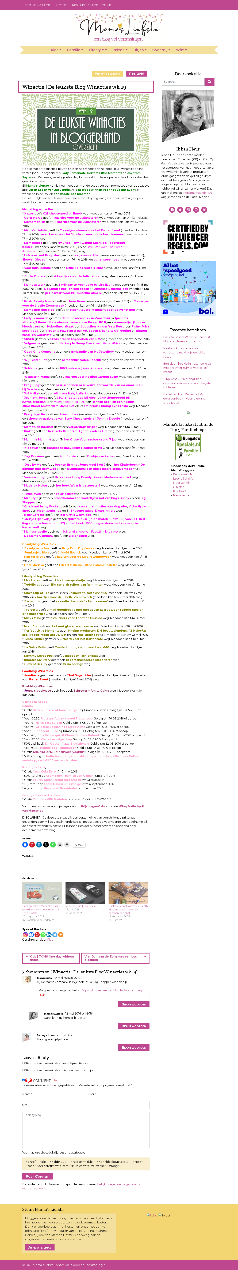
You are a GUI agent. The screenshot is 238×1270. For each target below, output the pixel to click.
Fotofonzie (68, 456)
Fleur (51, 939)
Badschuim (32, 601)
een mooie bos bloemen (72, 194)
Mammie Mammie (37, 439)
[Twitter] (54, 934)
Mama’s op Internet (38, 427)
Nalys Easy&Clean (49, 722)
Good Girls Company (39, 351)
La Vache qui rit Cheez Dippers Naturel (70, 735)
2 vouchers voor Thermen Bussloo (76, 618)
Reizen (119, 50)
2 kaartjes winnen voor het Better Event (105, 189)
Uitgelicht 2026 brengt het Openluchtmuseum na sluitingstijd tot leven (187, 383)
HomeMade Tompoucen (58, 747)
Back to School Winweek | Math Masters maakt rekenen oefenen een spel (128, 910)
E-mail (91, 1094)
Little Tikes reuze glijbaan (85, 268)
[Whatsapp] (43, 934)
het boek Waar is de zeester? (78, 485)
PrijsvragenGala (93, 806)
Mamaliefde (33, 242)
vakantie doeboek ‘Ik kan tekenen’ (82, 601)
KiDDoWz (179, 491)
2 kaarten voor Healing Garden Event (90, 376)
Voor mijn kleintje (37, 268)
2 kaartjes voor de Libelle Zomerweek (63, 597)
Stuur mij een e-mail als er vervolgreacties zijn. (57, 1063)
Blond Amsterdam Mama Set (52, 406)
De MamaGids (182, 474)
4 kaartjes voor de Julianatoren (75, 217)
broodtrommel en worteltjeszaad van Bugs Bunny (91, 498)
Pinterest (199, 4)
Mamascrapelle (35, 531)
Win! (180, 50)
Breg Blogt (32, 385)
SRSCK (29, 339)
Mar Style (31, 498)
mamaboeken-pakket (69, 402)
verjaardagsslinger (82, 427)
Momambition (34, 222)
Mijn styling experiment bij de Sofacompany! (112, 990)
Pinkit (29, 431)
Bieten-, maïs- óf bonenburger (56, 710)
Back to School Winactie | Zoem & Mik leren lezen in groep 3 (186, 339)
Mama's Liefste (53, 1013)
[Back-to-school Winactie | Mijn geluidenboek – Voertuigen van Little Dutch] (42, 893)
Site (25, 1105)
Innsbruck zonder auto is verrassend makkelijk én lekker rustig (185, 352)
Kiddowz (31, 448)
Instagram (205, 4)
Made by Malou (35, 485)
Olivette (178, 487)
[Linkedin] (49, 934)
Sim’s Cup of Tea (36, 593)
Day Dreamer (34, 456)
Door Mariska (34, 565)
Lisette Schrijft (183, 478)
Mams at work (34, 284)
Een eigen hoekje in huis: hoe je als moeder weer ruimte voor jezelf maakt (187, 368)
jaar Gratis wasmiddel (76, 515)
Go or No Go (33, 217)
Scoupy (27, 706)
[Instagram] (25, 934)
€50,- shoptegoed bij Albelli (77, 397)
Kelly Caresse (34, 515)
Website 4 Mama (37, 376)
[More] (60, 934)
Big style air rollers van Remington (77, 584)
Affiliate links (39, 1247)
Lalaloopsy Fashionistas (80, 655)
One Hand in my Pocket (42, 506)
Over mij (159, 50)
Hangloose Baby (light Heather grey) (74, 448)
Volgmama (32, 343)
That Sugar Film (79, 675)
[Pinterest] (37, 934)
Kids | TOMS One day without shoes (52, 958)
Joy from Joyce (35, 397)
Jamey (41, 1035)
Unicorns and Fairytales (42, 255)
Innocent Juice (47, 731)
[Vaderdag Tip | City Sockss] (85, 893)
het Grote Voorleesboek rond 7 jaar (91, 439)
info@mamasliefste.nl (198, 192)
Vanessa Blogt (35, 477)
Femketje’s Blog (36, 552)
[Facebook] (31, 934)
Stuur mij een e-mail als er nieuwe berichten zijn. (59, 1070)
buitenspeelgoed (107, 259)
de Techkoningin (93, 1265)
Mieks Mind (32, 618)
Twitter (210, 4)
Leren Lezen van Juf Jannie (49, 189)
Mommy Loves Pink (38, 655)
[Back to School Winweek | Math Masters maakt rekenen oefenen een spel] (128, 893)
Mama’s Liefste (37, 185)
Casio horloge (73, 664)
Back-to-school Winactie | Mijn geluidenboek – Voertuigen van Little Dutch (41, 910)
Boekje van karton (101, 456)
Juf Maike (31, 393)
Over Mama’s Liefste (37, 4)
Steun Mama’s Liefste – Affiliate (91, 4)
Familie (73, 50)
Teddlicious (33, 584)
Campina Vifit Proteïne (50, 799)
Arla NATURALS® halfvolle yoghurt (59, 752)
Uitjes (138, 50)
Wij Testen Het (35, 360)
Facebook (193, 4)
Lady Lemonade (74, 173)
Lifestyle (96, 50)
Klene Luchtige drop (56, 739)
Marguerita (44, 977)
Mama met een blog (39, 309)
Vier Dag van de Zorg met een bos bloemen (111, 958)
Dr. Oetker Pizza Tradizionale (67, 743)
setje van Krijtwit (88, 255)
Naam (27, 1094)
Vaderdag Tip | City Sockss (81, 906)
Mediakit (61, 4)
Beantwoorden (133, 1004)
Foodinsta (31, 675)
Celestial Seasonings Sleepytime (60, 727)
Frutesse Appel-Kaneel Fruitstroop (67, 718)
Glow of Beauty (35, 664)
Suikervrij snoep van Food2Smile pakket (90, 531)
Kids (55, 50)
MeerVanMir (181, 482)
